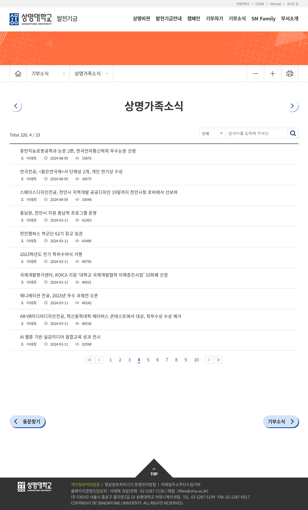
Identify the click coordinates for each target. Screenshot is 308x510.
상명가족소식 (88, 73)
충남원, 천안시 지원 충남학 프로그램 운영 (58, 213)
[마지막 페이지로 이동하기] (218, 360)
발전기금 (67, 18)
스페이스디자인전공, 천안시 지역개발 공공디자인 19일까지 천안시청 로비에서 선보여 (99, 192)
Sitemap (275, 3)
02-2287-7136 (152, 491)
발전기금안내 (169, 18)
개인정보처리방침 (85, 484)
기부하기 (214, 18)
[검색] (293, 133)
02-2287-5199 (203, 497)
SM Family (263, 18)
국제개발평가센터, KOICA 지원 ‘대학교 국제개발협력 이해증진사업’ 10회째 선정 (94, 275)
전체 (205, 133)
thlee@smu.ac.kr (192, 491)
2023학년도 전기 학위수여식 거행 (51, 254)
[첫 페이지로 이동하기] (90, 360)
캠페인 (193, 18)
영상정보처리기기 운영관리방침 (130, 484)
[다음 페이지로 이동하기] (209, 360)
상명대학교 (243, 3)
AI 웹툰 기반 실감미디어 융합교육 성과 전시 (60, 337)
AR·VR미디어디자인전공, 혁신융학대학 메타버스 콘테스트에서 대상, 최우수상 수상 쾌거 (100, 316)
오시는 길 (292, 3)
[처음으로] (18, 73)
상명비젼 (141, 18)
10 (196, 360)
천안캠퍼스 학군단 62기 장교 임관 (51, 233)
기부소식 (237, 18)
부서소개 (289, 18)
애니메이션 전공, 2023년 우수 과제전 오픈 (59, 295)
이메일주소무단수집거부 (181, 484)
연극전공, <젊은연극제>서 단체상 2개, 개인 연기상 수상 (71, 171)
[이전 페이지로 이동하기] (99, 360)
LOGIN (260, 3)
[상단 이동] (154, 468)
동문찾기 (31, 421)
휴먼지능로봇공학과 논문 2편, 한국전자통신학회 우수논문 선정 (78, 151)
